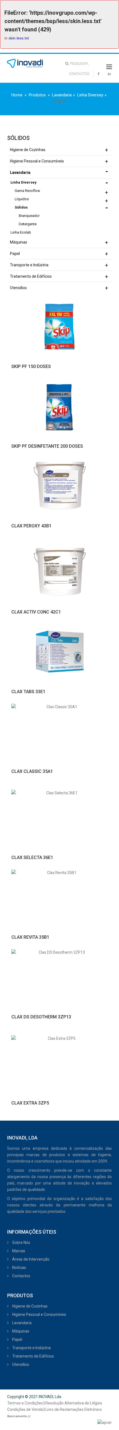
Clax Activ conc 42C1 (36, 612)
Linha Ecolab (21, 232)
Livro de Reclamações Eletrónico (73, 1409)
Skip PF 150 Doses (31, 366)
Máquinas (18, 242)
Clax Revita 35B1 (30, 937)
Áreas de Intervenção (30, 1259)
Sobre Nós (20, 1242)
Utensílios (18, 288)
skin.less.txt (19, 38)
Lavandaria (62, 94)
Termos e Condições (25, 1403)
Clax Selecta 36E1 (32, 857)
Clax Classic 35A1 (32, 771)
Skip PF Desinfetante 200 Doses (47, 446)
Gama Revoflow (27, 191)
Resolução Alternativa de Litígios (73, 1403)
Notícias (18, 1267)
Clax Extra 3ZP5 (30, 1103)
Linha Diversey (90, 94)
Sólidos (21, 207)
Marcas (18, 1251)
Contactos (20, 1276)
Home (16, 94)
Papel (15, 253)
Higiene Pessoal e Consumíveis (37, 161)
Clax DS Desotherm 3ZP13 (41, 1017)
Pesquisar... (79, 64)
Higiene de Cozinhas (27, 149)
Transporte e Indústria (29, 265)
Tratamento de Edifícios (31, 276)
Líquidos (22, 199)
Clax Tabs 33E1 (28, 691)
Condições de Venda (25, 1409)
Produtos (37, 94)
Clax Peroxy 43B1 (31, 526)
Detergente (28, 224)
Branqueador (29, 216)
